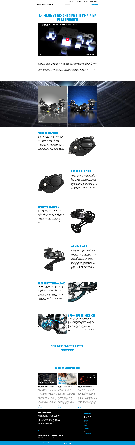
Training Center (87, 416)
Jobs (85, 431)
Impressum (40, 442)
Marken (86, 420)
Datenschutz (45, 442)
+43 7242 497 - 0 (56, 437)
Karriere (86, 428)
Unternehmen (87, 413)
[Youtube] (90, 443)
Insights (85, 429)
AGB (48, 442)
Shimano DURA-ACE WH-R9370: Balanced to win (46, 386)
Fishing (85, 423)
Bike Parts (86, 421)
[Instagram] (85, 443)
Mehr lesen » (40, 407)
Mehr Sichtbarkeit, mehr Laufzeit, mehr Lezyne (86, 386)
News (85, 425)
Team (85, 414)
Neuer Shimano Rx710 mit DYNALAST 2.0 (65, 386)
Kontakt (85, 417)
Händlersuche (87, 433)
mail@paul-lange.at (57, 435)
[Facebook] (87, 443)
